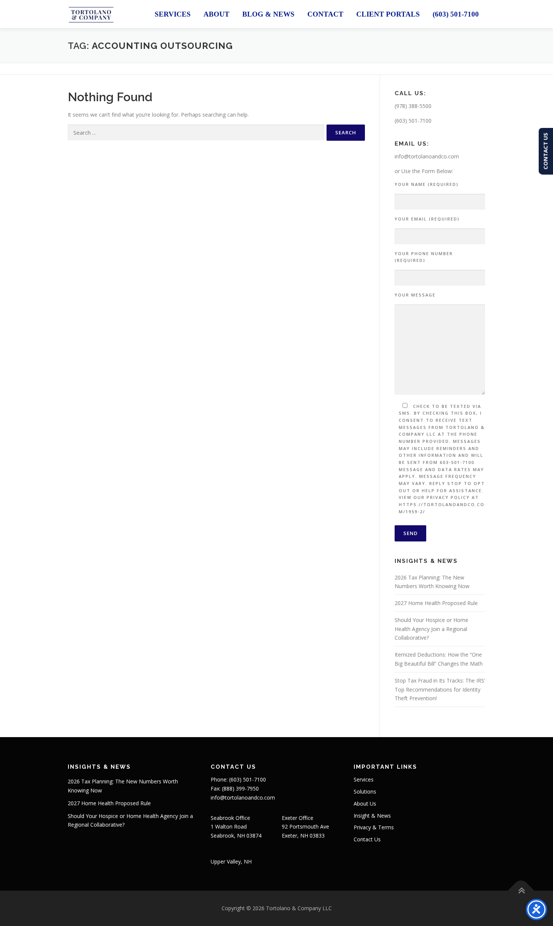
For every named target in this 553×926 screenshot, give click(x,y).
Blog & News (268, 14)
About (216, 14)
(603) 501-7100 (456, 14)
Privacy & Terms (374, 827)
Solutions (365, 791)
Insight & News (372, 815)
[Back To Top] (521, 890)
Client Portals (388, 14)
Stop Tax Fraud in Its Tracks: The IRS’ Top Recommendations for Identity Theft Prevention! (440, 689)
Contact (325, 14)
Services (173, 14)
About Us (365, 803)
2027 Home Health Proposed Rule (436, 603)
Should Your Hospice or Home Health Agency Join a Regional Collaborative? (431, 629)
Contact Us (367, 839)
